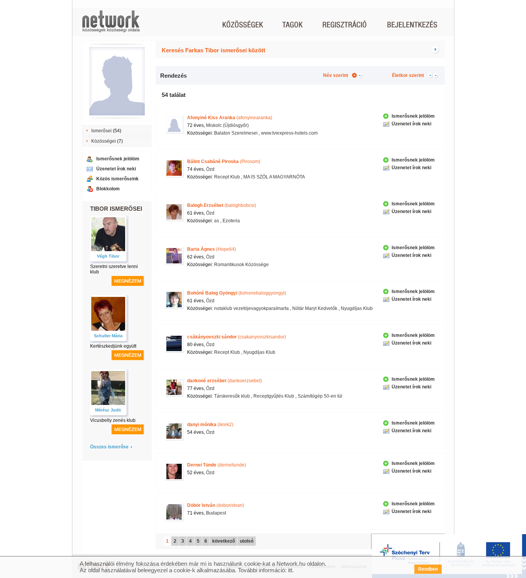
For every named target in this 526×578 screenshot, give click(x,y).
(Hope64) (211, 249)
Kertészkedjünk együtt (113, 346)
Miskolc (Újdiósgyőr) (227, 125)
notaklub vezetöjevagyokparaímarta (251, 308)
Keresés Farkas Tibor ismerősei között (213, 50)
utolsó (246, 541)
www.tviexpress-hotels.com (289, 133)
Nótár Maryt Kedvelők (314, 308)
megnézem (127, 281)
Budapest (216, 513)
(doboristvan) (215, 505)
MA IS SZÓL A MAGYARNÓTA (274, 177)
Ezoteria (231, 220)
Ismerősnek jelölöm (117, 159)
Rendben (428, 569)
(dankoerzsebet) (224, 380)
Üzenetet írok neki (116, 169)
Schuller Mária (108, 335)
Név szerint (335, 75)
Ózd (210, 169)
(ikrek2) (210, 424)
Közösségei (103, 141)
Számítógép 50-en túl (320, 396)
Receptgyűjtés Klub (273, 396)
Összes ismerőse (109, 447)
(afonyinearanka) (229, 117)
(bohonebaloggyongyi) (236, 293)
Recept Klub (227, 177)
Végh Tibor (108, 256)
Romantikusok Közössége (241, 264)
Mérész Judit (108, 410)
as (216, 220)
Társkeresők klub (232, 396)
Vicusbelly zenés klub (113, 420)
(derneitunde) (216, 465)
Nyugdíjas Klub (357, 308)
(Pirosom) (223, 161)
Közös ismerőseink (117, 179)
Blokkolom (108, 189)
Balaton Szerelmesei (236, 133)
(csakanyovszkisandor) (236, 337)
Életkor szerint (408, 75)
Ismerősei (101, 130)
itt (290, 570)
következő (223, 541)
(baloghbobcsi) (221, 205)
